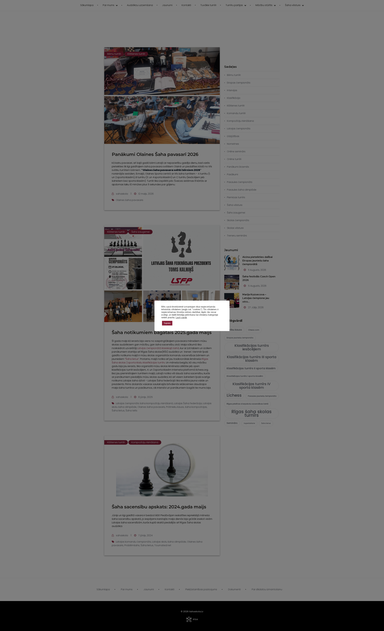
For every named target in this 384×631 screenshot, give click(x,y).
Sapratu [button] (167, 323)
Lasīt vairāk (181, 317)
